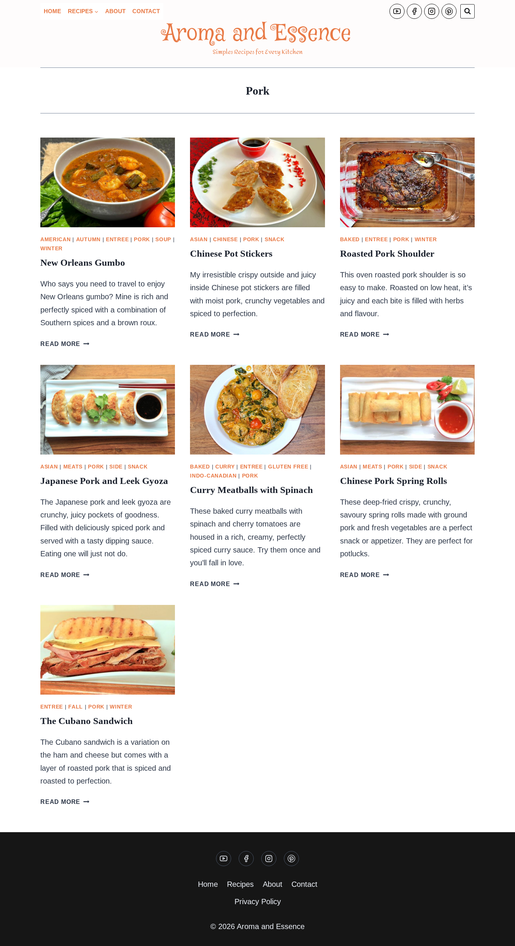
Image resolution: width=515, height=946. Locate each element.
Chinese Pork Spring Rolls (393, 481)
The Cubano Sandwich (86, 721)
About (115, 11)
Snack (275, 239)
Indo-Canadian (213, 476)
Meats (73, 467)
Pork (142, 239)
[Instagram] (431, 11)
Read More (64, 344)
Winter (51, 248)
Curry (225, 467)
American (55, 239)
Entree (117, 239)
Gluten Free (288, 467)
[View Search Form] (467, 11)
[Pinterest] (449, 11)
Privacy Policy (258, 901)
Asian (199, 239)
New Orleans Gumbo (82, 262)
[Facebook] (414, 11)
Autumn (88, 239)
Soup (163, 239)
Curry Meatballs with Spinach (251, 490)
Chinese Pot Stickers (231, 253)
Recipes (240, 884)
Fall (75, 707)
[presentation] (107, 182)
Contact (146, 11)
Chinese (225, 239)
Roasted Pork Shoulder (387, 253)
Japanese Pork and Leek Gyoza (104, 481)
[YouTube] (397, 11)
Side (116, 467)
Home (52, 11)
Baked (350, 239)
